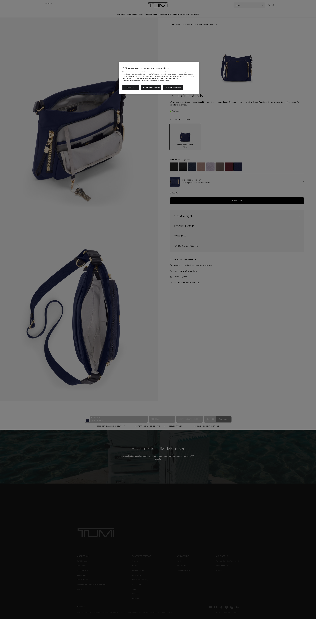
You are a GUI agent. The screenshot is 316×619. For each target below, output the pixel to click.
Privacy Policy (148, 81)
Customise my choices (172, 87)
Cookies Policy (164, 81)
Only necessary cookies (151, 87)
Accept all (131, 87)
